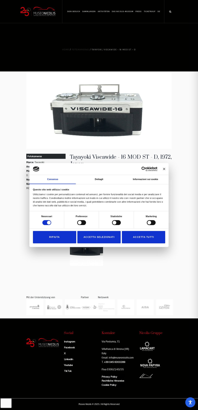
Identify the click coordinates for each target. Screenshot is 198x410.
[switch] (81, 222)
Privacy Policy (109, 376)
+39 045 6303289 (114, 361)
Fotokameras (80, 49)
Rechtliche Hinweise (113, 380)
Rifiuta (54, 237)
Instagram (69, 341)
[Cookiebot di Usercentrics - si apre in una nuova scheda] (143, 169)
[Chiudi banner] (164, 169)
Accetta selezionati (99, 237)
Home (65, 49)
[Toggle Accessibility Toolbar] (190, 402)
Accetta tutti (143, 237)
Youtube (68, 365)
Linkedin (68, 359)
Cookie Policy (109, 384)
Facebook (69, 347)
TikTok (68, 370)
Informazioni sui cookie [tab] (145, 179)
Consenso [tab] (52, 179)
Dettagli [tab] (99, 179)
